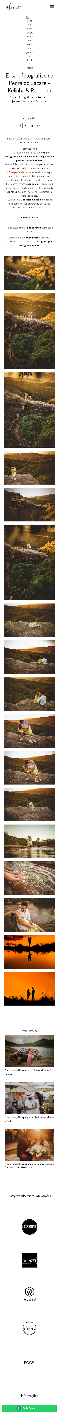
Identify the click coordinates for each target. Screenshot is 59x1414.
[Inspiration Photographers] (29, 1226)
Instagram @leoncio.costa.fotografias (29, 1196)
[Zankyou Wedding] (29, 1328)
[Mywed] (29, 1293)
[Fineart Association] (29, 1260)
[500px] (29, 1362)
